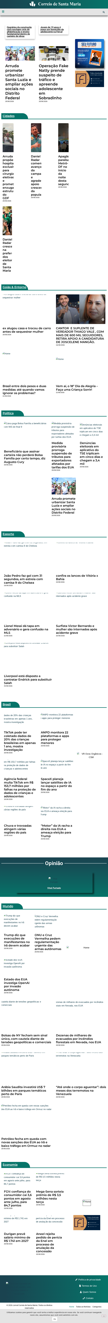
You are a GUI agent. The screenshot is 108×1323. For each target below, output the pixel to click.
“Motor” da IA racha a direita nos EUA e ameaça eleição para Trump (56, 831)
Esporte (8, 534)
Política (8, 413)
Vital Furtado (54, 888)
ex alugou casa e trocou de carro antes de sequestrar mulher (27, 329)
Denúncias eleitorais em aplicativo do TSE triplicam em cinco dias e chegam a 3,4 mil (91, 453)
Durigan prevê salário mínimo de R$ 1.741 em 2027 (17, 1237)
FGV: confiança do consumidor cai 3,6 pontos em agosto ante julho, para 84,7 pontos (18, 1198)
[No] (104, 1316)
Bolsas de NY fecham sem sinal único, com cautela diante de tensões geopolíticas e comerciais (26, 1039)
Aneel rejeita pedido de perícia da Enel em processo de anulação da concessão (49, 1242)
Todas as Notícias (83, 1307)
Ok (54, 1319)
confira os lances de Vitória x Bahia (77, 577)
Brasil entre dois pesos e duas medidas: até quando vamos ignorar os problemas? (24, 389)
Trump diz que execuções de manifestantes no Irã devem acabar (17, 940)
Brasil (7, 704)
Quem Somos (89, 1292)
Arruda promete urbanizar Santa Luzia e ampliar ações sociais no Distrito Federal (19, 82)
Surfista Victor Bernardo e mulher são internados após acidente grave (76, 629)
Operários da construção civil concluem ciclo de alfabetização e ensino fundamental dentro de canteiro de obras (19, 31)
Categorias (96, 1307)
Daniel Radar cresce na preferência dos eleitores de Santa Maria (11, 255)
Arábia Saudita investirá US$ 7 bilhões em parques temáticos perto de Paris (23, 1090)
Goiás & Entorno (14, 287)
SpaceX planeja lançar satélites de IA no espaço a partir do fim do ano (56, 784)
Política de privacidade (89, 1279)
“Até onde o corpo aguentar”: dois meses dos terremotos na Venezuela (81, 1090)
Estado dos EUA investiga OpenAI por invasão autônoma (17, 985)
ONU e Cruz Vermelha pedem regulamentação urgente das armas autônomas (48, 942)
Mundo (8, 906)
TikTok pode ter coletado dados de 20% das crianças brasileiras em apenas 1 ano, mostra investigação (20, 741)
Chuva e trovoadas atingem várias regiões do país (17, 829)
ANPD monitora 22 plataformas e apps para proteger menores (55, 738)
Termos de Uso (89, 1286)
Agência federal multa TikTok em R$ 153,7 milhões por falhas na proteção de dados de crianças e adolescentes (20, 787)
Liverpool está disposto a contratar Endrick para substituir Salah (28, 679)
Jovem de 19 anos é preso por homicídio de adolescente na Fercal (52, 29)
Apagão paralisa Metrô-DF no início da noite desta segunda (64, 170)
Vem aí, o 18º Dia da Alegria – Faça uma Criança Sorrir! (77, 387)
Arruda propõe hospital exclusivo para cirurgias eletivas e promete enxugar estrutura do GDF (9, 177)
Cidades (8, 116)
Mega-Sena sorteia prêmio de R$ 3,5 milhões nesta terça (50, 1197)
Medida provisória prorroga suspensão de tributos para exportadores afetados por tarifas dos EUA (63, 455)
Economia (10, 1164)
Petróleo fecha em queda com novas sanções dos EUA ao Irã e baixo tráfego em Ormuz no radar (26, 1142)
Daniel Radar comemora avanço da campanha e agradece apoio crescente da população (39, 175)
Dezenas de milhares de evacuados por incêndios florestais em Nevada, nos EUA (78, 1039)
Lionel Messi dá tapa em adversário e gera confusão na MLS (26, 629)
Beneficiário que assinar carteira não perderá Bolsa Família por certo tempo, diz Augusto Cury (24, 457)
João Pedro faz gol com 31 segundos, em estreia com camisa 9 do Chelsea (23, 579)
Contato (89, 1298)
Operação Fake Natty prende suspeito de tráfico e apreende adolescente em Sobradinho (53, 82)
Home (71, 1307)
